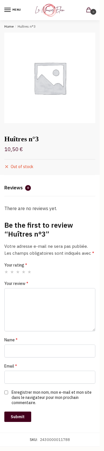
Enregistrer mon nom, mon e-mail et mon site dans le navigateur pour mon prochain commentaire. (52, 397)
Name (11, 339)
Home (9, 26)
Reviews (16, 188)
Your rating (15, 265)
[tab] (49, 188)
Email (10, 366)
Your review (16, 283)
